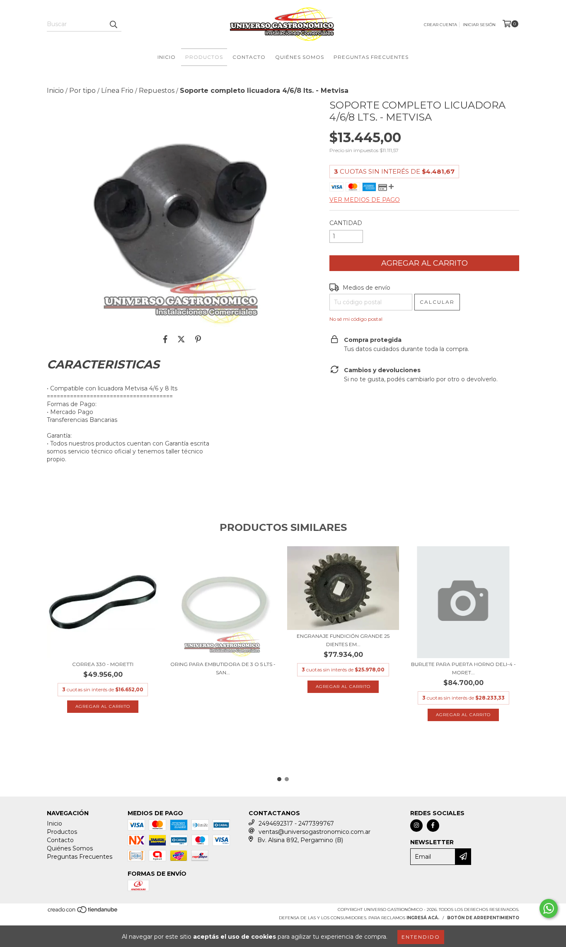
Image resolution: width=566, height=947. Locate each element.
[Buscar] (113, 24)
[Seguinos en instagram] (416, 825)
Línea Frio (117, 90)
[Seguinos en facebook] (433, 825)
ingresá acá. (422, 917)
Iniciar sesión (479, 24)
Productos (204, 57)
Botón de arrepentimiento (483, 917)
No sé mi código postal (355, 319)
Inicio (166, 57)
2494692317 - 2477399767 (296, 823)
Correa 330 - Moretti (102, 664)
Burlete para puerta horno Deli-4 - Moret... (463, 668)
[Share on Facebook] (165, 339)
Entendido (421, 937)
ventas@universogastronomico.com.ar (314, 832)
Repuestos (156, 90)
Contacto (249, 57)
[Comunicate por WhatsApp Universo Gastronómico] (548, 908)
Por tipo (82, 90)
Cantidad (345, 223)
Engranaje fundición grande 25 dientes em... (343, 640)
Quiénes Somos (299, 57)
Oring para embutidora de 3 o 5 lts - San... (223, 668)
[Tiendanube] (83, 912)
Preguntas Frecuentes (371, 57)
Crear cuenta (440, 24)
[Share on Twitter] (181, 339)
